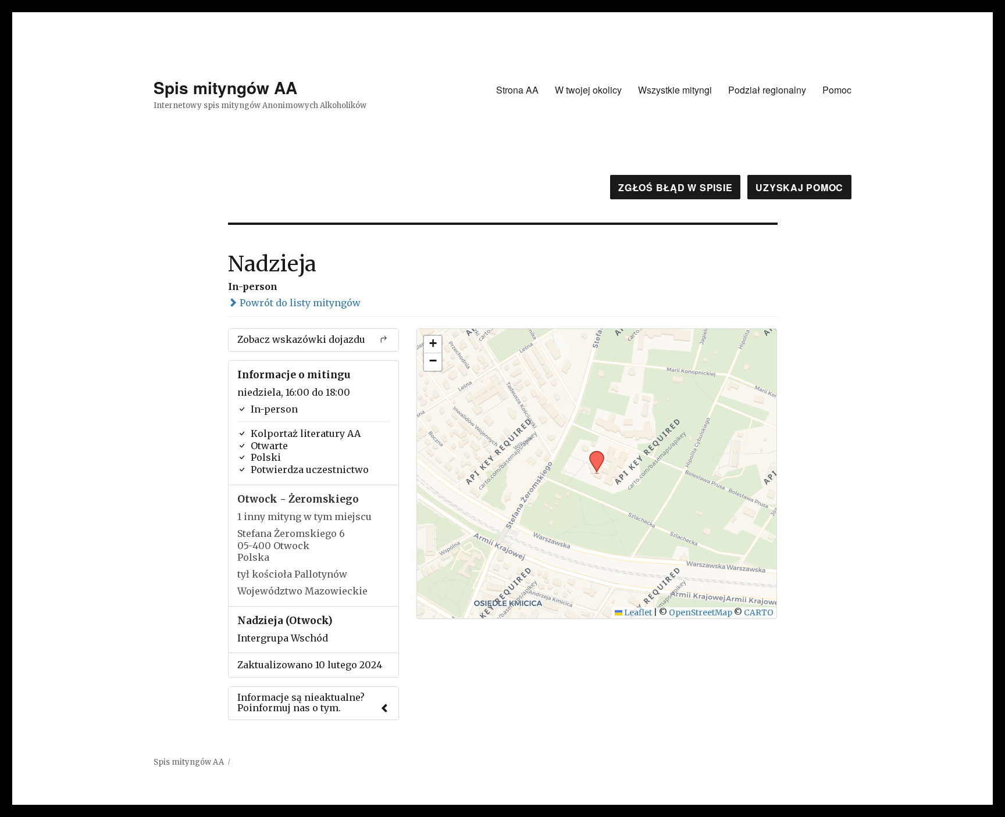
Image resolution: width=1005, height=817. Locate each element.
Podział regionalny (767, 89)
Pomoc (836, 89)
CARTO (759, 613)
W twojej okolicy (588, 89)
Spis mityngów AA (225, 87)
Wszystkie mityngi (675, 89)
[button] (592, 454)
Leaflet (637, 613)
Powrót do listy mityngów (299, 303)
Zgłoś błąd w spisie (675, 187)
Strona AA (517, 89)
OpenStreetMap (700, 613)
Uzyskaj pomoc (799, 187)
